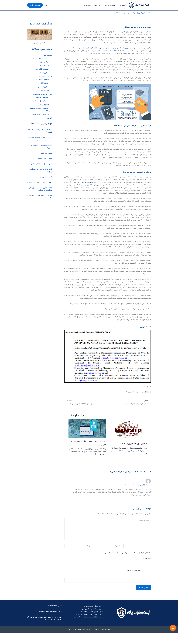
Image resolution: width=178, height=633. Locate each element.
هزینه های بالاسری (45, 153)
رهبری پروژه (44, 61)
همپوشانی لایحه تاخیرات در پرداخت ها (39, 196)
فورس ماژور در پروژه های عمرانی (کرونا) (41, 170)
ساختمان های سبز (42, 97)
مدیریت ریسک (43, 65)
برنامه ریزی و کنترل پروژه (39, 58)
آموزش (49, 118)
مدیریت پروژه (47, 55)
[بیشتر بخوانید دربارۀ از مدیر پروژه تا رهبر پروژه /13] (128, 429)
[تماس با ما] (173, 628)
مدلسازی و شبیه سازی (40, 114)
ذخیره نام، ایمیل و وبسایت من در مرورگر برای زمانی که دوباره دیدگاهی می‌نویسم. (124, 553)
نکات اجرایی (43, 90)
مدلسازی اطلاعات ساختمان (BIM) (40, 109)
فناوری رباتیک (43, 104)
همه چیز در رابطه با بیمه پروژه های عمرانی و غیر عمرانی (40, 188)
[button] (119, 5)
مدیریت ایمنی (43, 87)
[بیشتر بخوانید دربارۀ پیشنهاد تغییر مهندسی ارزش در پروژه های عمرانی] (87, 428)
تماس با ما (87, 5)
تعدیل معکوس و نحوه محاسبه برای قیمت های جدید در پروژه (40, 138)
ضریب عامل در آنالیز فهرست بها (41, 163)
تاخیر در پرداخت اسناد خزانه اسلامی (39, 182)
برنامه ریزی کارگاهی (41, 79)
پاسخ (148, 499)
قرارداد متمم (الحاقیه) (45, 158)
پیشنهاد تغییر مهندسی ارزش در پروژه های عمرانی (88, 443)
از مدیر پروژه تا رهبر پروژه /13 (134, 443)
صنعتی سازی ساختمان (40, 101)
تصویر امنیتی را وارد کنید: (133, 570)
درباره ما (97, 5)
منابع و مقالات (110, 5)
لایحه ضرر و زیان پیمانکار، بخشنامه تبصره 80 (40, 130)
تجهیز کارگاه (44, 83)
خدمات (122, 5)
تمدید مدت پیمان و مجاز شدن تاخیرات (41, 146)
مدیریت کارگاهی (46, 76)
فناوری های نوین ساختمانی (42, 94)
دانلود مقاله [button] (147, 386)
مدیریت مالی (43, 73)
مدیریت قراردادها (42, 69)
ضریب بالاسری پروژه (45, 177)
